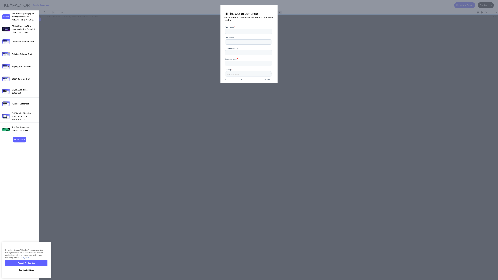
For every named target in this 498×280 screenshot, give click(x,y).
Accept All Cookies (26, 263)
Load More (19, 139)
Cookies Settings (26, 270)
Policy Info (24, 257)
